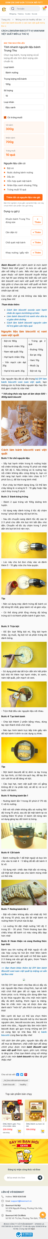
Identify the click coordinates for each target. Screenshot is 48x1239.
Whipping (12, 14)
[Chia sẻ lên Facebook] (17, 1074)
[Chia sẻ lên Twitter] (21, 1074)
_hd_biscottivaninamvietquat (15, 1080)
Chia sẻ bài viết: (8, 1074)
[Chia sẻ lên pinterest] (25, 1074)
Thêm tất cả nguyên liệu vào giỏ (23, 197)
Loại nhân (9, 102)
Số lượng (8, 90)
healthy (23, 1084)
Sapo (33, 1229)
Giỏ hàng (45, 7)
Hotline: (16, 1196)
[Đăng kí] (40, 1177)
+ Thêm (38, 221)
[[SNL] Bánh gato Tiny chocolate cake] (12, 1110)
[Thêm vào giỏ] (19, 1131)
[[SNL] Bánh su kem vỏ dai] (36, 1110)
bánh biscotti (9, 1084)
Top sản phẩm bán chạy (18, 1094)
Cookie (27, 14)
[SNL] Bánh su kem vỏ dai (35, 1125)
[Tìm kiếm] (12, 8)
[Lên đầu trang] (43, 1236)
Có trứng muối (14, 117)
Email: (19, 1201)
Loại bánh (9, 67)
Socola (34, 14)
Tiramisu (21, 14)
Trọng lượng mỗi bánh (15, 78)
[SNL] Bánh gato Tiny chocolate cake (11, 1125)
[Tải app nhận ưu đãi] (24, 1151)
